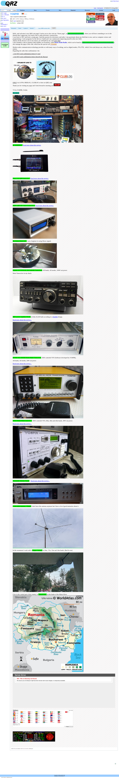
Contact (101, 10)
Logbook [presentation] (25, 28)
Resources (87, 10)
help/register (100, 8)
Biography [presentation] (13, 28)
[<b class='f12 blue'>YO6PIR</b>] (111, 25)
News (35, 10)
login (95, 8)
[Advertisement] (62, 763)
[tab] (13, 28)
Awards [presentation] (32, 28)
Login (113, 10)
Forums (48, 10)
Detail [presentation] (19, 28)
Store (60, 10)
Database (22, 10)
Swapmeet (73, 10)
